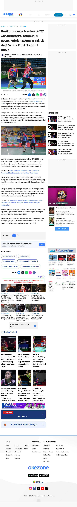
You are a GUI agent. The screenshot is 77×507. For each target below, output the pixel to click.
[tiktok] (46, 488)
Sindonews (35, 445)
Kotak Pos (47, 455)
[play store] (33, 475)
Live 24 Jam (22, 416)
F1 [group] (38, 14)
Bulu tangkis (24, 256)
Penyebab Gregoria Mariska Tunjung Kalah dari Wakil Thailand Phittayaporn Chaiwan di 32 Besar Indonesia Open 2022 (8, 395)
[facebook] (34, 488)
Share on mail (41, 95)
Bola (7, 458)
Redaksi (46, 448)
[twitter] (38, 488)
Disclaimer (59, 445)
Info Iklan (46, 461)
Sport (17, 445)
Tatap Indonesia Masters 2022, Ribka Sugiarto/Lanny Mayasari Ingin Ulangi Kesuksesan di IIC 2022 (24, 361)
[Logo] (20, 14)
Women (8, 452)
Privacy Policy (48, 452)
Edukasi (17, 458)
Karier (45, 458)
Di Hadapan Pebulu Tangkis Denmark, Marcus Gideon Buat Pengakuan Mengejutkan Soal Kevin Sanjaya (39, 395)
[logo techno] (8, 15)
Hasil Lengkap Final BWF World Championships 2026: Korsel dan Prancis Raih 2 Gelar (66, 136)
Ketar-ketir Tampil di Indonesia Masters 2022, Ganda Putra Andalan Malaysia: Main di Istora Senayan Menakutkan (21, 203)
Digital (26, 445)
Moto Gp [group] (47, 14)
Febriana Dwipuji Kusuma (27, 261)
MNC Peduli (59, 448)
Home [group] (30, 14)
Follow (41, 244)
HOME (3, 26)
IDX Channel (36, 452)
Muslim (17, 455)
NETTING (23, 26)
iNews (34, 448)
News (8, 445)
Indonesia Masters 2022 (30, 266)
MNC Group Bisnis (61, 455)
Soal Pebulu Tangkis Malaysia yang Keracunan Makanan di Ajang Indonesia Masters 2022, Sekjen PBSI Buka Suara (24, 395)
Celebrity (9, 455)
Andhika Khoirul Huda (12, 54)
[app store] (44, 475)
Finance (8, 448)
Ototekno (18, 448)
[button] (65, 15)
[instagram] (30, 488)
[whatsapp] (37, 95)
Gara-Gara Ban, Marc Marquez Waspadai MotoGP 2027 (65, 152)
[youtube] (42, 488)
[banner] (23, 408)
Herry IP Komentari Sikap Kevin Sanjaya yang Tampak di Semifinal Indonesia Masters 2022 (39, 361)
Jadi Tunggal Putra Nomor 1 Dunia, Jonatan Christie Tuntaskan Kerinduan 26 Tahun (66, 119)
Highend (18, 452)
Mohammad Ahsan (33, 99)
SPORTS (12, 26)
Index (26, 448)
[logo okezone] (38, 468)
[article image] (52, 119)
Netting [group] (58, 14)
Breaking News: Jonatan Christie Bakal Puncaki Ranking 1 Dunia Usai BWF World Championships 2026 (66, 127)
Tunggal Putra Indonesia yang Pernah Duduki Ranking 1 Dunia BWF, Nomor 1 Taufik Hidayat (66, 144)
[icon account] (2, 55)
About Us (46, 445)
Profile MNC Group (62, 452)
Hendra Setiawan (8, 261)
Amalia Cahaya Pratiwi (10, 266)
